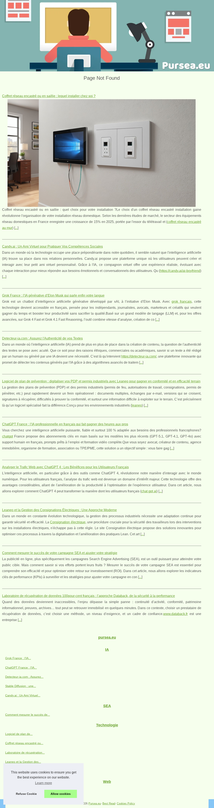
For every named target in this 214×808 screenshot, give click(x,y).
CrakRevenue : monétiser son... (26, 790)
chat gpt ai (149, 491)
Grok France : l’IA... (18, 658)
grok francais (181, 301)
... (16, 228)
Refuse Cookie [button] (26, 793)
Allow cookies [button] (61, 793)
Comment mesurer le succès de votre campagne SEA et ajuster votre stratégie (59, 553)
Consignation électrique (67, 522)
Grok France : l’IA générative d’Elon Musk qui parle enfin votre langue (53, 295)
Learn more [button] (43, 783)
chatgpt (7, 436)
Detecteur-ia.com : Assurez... (24, 676)
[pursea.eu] (107, 35)
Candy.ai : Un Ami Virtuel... (22, 695)
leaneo (137, 405)
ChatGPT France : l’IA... (21, 667)
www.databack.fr (175, 614)
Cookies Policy (126, 803)
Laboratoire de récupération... (25, 752)
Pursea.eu (94, 803)
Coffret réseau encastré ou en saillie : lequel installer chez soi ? (49, 96)
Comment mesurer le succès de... (27, 714)
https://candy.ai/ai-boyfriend (180, 271)
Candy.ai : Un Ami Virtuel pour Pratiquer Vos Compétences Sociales (52, 246)
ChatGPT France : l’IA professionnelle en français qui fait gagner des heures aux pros (65, 424)
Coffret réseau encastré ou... (24, 743)
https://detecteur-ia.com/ (138, 356)
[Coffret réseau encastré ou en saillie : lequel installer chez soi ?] (101, 153)
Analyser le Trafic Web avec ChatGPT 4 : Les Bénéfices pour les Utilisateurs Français (65, 467)
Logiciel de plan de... (19, 734)
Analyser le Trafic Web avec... (25, 771)
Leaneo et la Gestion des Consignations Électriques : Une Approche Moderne (59, 510)
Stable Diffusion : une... (20, 686)
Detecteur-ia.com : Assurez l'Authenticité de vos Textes (42, 338)
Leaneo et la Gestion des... (23, 761)
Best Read (108, 803)
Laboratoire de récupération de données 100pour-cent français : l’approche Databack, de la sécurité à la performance (88, 596)
